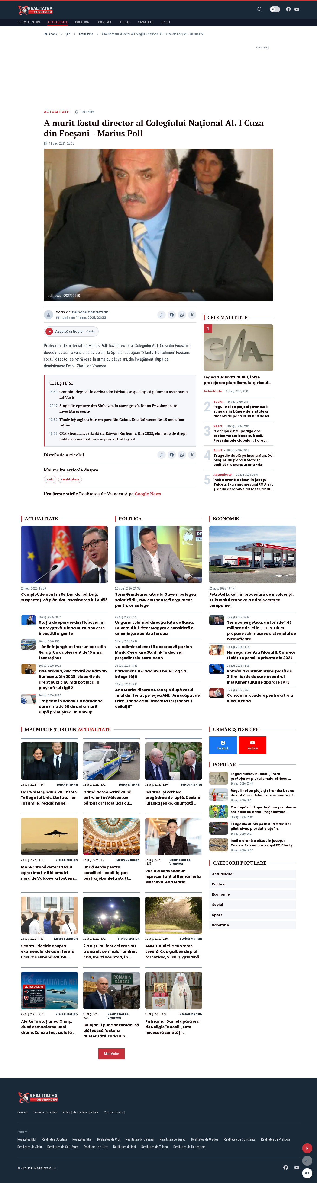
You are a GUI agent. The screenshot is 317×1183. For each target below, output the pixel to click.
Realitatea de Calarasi (140, 1139)
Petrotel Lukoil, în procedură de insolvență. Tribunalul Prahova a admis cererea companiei (251, 600)
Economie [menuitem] (104, 22)
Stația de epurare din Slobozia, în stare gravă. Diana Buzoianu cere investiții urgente (118, 408)
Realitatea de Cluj (108, 1139)
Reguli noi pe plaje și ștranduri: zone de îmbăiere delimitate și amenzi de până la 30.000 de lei (241, 411)
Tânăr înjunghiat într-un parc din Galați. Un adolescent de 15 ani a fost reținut (121, 422)
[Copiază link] (161, 315)
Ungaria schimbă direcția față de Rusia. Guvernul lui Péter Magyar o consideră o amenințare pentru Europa (154, 628)
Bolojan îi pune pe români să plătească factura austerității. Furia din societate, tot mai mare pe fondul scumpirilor (111, 1036)
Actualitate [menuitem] (57, 22)
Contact (22, 1112)
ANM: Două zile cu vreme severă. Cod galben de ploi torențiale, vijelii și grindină (172, 951)
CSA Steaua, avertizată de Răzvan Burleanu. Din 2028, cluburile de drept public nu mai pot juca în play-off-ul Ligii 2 (123, 436)
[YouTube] (297, 9)
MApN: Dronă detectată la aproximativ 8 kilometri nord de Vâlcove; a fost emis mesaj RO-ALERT (49, 876)
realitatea (70, 479)
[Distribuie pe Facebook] (172, 315)
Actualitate (86, 34)
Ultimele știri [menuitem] (28, 22)
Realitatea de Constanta (240, 1139)
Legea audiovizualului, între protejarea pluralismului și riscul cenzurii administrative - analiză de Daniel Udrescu (236, 386)
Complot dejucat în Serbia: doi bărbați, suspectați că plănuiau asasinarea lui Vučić (123, 394)
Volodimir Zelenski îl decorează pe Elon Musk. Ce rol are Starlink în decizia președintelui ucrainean (153, 652)
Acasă (53, 34)
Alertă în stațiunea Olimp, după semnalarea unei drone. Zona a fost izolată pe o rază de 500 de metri (49, 1030)
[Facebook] (288, 9)
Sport (217, 426)
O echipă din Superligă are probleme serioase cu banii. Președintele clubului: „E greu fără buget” (239, 438)
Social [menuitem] (124, 22)
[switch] (275, 9)
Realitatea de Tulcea (154, 1147)
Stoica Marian (66, 860)
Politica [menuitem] (82, 22)
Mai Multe (111, 1054)
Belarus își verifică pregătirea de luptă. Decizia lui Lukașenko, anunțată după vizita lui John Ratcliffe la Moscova (172, 803)
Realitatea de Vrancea (180, 861)
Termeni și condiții (45, 1112)
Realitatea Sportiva (54, 1139)
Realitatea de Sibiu (29, 1147)
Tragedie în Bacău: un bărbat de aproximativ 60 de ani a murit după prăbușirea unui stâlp (71, 706)
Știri (67, 34)
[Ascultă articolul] (307, 1148)
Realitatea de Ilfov (96, 1147)
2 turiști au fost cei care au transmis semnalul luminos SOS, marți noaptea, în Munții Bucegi (110, 954)
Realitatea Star (82, 1139)
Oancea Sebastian (90, 312)
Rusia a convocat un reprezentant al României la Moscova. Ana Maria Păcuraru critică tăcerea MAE (173, 882)
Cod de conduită (115, 1112)
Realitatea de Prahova (275, 1139)
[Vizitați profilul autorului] (48, 314)
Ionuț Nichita (67, 785)
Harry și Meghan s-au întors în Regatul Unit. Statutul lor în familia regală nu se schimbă (49, 800)
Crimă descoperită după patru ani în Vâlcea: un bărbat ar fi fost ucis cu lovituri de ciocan (107, 800)
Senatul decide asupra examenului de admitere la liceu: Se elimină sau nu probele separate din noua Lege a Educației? (47, 957)
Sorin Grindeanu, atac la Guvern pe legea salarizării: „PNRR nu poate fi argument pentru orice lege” (155, 600)
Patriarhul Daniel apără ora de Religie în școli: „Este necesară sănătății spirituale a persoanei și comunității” (172, 1032)
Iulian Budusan (128, 860)
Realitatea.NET (26, 1139)
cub (50, 479)
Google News (148, 493)
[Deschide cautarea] (259, 9)
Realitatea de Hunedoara (189, 1147)
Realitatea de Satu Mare (62, 1147)
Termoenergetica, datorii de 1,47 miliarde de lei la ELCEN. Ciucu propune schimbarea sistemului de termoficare (261, 631)
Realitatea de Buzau (173, 1139)
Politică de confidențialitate (80, 1112)
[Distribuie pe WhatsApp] (182, 315)
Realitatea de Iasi (124, 1147)
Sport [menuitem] (166, 22)
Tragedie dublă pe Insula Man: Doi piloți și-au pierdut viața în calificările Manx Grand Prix (243, 460)
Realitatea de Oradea (204, 1139)
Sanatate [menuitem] (145, 22)
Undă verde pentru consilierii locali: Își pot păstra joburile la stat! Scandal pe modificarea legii (107, 878)
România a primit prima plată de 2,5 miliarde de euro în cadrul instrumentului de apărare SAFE (259, 676)
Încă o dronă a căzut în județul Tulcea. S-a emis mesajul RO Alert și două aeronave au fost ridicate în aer (243, 486)
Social (218, 402)
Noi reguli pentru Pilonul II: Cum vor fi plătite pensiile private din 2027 (261, 655)
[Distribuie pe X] (192, 315)
